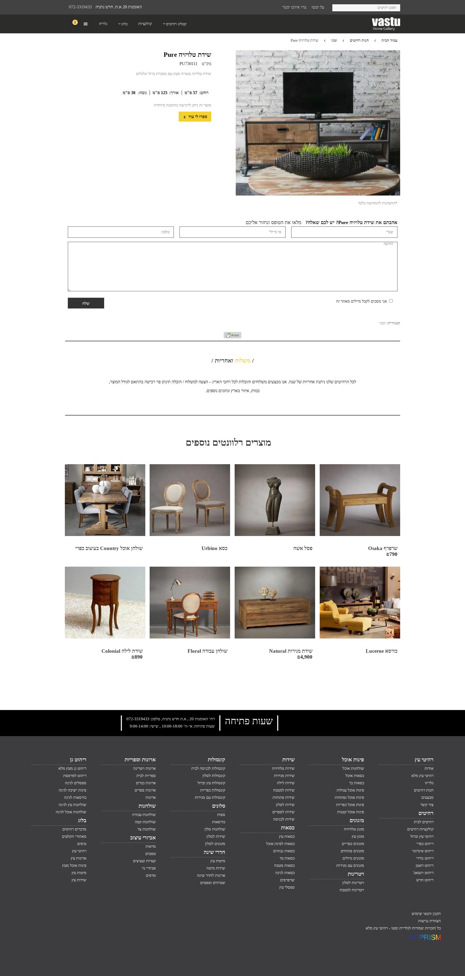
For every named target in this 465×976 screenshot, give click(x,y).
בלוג (82, 820)
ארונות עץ (78, 858)
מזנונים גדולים (353, 858)
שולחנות (147, 806)
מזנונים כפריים (353, 844)
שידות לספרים (283, 812)
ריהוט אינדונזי (423, 851)
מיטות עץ (217, 861)
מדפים (151, 875)
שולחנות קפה (145, 822)
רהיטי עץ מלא (422, 775)
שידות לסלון (285, 805)
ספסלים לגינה (75, 783)
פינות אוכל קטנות (350, 812)
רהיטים (426, 813)
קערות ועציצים (144, 861)
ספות (221, 814)
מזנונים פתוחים (352, 851)
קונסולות (216, 759)
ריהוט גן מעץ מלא (72, 768)
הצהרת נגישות (429, 921)
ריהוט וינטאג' (423, 873)
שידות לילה (286, 783)
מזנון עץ (358, 836)
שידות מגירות (284, 775)
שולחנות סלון (215, 829)
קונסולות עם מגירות (210, 797)
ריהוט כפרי (425, 844)
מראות (151, 846)
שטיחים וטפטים (212, 883)
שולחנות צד (147, 829)
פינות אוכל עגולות (350, 790)
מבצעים (427, 797)
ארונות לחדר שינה (211, 875)
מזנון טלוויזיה (354, 829)
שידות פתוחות (284, 797)
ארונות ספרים (145, 790)
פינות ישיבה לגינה (72, 790)
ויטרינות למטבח (352, 890)
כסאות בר (356, 783)
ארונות (151, 797)
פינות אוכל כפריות (350, 805)
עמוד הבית (389, 40)
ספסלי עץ (287, 887)
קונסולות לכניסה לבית (208, 768)
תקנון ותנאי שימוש (426, 913)
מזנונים (357, 820)
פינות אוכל (353, 759)
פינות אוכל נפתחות (349, 797)
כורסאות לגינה (75, 797)
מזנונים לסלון (215, 844)
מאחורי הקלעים (74, 836)
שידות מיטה (215, 868)
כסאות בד (287, 858)
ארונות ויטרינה (144, 768)
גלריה (429, 783)
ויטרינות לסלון (353, 883)
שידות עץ (79, 880)
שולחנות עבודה (144, 814)
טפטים (150, 853)
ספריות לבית (146, 775)
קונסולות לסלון (213, 775)
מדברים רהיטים (74, 829)
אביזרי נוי (149, 868)
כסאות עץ (287, 836)
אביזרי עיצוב (143, 837)
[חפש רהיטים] (338, 7)
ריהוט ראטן (425, 865)
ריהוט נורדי (425, 858)
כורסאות (218, 822)
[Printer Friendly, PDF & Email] (232, 337)
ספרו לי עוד (197, 116)
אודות (429, 768)
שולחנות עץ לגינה (72, 805)
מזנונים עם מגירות (350, 865)
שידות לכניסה (284, 819)
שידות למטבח (284, 790)
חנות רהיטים (359, 40)
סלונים (218, 806)
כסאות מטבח (284, 865)
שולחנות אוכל (353, 768)
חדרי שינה (214, 852)
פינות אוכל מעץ (74, 865)
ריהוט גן (78, 759)
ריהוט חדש (425, 880)
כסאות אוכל (355, 775)
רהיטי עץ (424, 759)
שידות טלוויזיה (283, 768)
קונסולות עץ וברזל (211, 783)
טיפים (81, 844)
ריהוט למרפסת (74, 775)
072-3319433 (80, 7)
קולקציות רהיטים (420, 829)
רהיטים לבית (424, 822)
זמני (334, 40)
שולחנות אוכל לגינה (71, 812)
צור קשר (427, 805)
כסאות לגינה (285, 873)
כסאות (288, 828)
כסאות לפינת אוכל (280, 844)
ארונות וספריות (140, 759)
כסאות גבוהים (284, 851)
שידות (288, 759)
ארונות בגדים (146, 783)
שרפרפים (287, 880)
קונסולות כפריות (212, 790)
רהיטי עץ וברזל (422, 836)
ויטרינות (356, 874)
